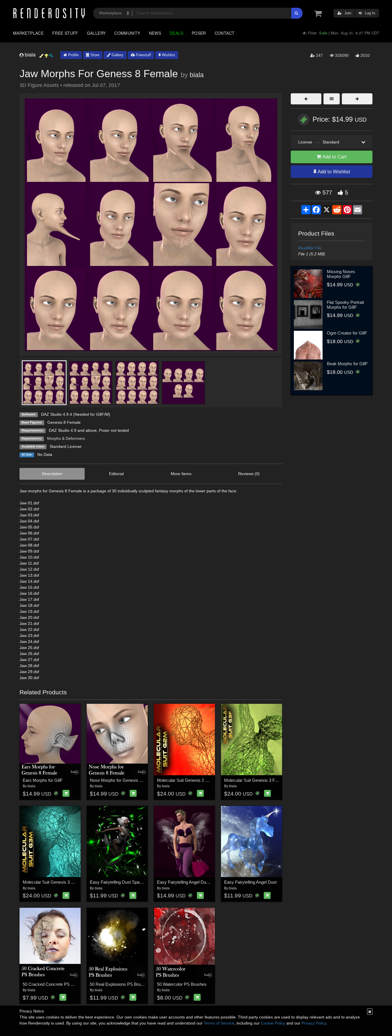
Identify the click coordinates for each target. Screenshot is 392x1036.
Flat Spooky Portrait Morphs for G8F (345, 305)
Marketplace (28, 33)
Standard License (65, 446)
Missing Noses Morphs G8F (341, 274)
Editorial (116, 473)
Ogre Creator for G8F (347, 333)
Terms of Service (219, 1023)
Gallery (96, 33)
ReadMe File (309, 248)
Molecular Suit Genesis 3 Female (255, 780)
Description (52, 473)
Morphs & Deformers (66, 438)
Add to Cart (334, 157)
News (155, 33)
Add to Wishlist (333, 171)
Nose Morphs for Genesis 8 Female (123, 780)
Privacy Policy (314, 1023)
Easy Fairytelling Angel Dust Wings (189, 882)
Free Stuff (65, 33)
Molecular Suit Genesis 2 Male (185, 780)
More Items (181, 473)
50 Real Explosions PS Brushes (120, 984)
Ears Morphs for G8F (43, 780)
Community (127, 33)
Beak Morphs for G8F (347, 363)
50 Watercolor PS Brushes (182, 984)
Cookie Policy (273, 1023)
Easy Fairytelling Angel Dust (250, 882)
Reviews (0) (249, 473)
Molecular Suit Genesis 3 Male (51, 882)
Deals (176, 33)
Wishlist (168, 55)
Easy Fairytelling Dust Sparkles (119, 882)
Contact (225, 33)
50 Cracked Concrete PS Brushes (55, 984)
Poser (199, 33)
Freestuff (143, 55)
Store (94, 55)
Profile (73, 55)
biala (197, 75)
